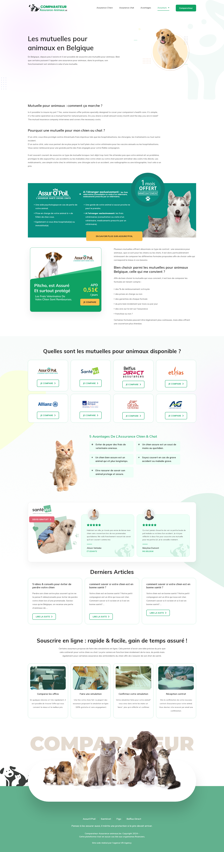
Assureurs (162, 7)
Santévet (106, 818)
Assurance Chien (105, 7)
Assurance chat (126, 7)
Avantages (146, 7)
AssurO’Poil (89, 818)
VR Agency (126, 842)
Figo (119, 818)
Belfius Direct (134, 818)
